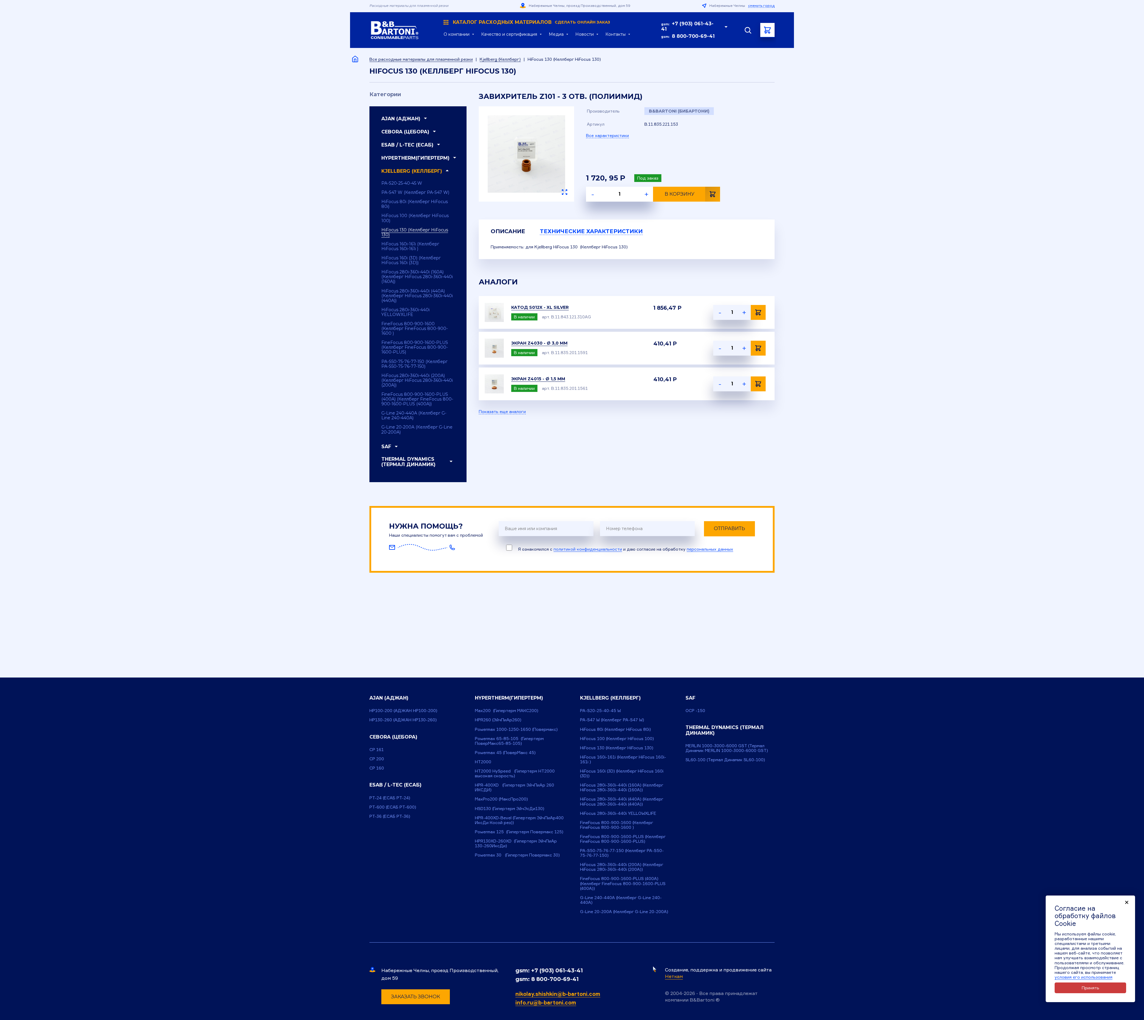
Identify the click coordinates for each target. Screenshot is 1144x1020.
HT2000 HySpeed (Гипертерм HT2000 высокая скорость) (515, 773)
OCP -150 (695, 710)
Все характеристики (607, 135)
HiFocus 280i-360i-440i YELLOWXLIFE (405, 312)
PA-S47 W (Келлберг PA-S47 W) (415, 192)
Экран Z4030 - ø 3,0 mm (539, 343)
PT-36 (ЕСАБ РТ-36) (389, 816)
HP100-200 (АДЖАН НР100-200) (403, 710)
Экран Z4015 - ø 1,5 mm (538, 378)
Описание (508, 231)
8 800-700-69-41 (693, 36)
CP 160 (376, 767)
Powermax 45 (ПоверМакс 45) (505, 752)
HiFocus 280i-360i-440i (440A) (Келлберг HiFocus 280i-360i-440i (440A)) (417, 295)
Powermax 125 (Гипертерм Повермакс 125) (519, 831)
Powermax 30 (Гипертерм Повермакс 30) (517, 854)
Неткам (674, 976)
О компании (457, 34)
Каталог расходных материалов (531, 22)
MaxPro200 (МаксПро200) (501, 798)
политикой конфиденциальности (588, 549)
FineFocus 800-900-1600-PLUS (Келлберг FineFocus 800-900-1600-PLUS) (414, 347)
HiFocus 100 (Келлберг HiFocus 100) (415, 218)
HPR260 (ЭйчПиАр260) (498, 719)
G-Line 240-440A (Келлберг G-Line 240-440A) (413, 415)
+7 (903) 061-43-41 (687, 26)
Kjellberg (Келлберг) (500, 59)
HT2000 (483, 761)
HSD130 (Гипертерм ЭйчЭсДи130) (509, 808)
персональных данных (710, 549)
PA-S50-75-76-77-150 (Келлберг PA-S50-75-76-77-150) (414, 364)
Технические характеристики (591, 231)
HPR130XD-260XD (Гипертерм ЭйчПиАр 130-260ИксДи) (516, 843)
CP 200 (376, 758)
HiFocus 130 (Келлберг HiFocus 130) (414, 232)
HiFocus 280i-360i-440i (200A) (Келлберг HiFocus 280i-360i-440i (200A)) (417, 380)
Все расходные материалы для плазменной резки (421, 59)
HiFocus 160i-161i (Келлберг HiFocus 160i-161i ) (410, 246)
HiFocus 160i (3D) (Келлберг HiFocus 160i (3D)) (411, 260)
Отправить (729, 528)
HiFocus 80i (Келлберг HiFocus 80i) (414, 204)
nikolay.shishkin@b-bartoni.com (557, 994)
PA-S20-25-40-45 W (401, 183)
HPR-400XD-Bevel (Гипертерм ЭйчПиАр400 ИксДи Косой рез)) (519, 820)
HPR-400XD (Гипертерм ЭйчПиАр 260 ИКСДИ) (514, 787)
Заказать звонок (415, 996)
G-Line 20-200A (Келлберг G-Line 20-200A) (417, 429)
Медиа (556, 34)
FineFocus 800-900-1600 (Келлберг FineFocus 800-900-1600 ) (414, 328)
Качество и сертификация (509, 34)
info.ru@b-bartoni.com (545, 1002)
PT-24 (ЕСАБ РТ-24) (389, 797)
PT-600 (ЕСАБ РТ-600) (392, 806)
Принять (1090, 987)
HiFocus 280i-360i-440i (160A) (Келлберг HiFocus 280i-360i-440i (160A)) (417, 276)
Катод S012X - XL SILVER (540, 307)
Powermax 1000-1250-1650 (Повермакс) (516, 729)
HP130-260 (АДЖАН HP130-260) (403, 719)
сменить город (761, 6)
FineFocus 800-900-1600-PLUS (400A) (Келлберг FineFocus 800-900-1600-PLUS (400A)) (417, 399)
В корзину (679, 194)
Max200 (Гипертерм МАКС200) (506, 710)
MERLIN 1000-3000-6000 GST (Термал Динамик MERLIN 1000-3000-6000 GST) (727, 748)
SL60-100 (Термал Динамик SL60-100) (725, 759)
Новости (584, 34)
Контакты (615, 34)
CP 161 (376, 749)
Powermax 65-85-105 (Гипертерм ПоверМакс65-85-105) (509, 741)
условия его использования (1083, 976)
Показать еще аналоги (502, 411)
